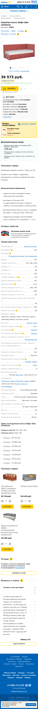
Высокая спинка (22, 381)
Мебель (28, 677)
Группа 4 (6, 450)
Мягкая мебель (6, 18)
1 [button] (10, 68)
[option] (19, 52)
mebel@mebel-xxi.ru (19, 691)
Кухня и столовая (28, 675)
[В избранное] (25, 89)
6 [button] (22, 68)
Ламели (34, 333)
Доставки (7, 629)
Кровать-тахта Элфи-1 (29, 486)
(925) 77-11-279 (23, 2)
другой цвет (25, 71)
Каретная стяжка (8, 381)
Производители (24, 661)
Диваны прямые (19, 18)
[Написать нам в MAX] (32, 2)
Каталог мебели (15, 15)
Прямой (34, 330)
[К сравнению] (21, 89)
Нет (35, 352)
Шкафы (19, 677)
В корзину (7, 506)
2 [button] (13, 68)
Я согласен (31, 704)
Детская (16, 675)
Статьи (21, 664)
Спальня (21, 673)
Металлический (31, 339)
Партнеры (30, 664)
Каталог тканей (28, 124)
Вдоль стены (32, 323)
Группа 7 (6, 463)
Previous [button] (29, 580)
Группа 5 (6, 454)
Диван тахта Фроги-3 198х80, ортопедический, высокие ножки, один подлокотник (9, 530)
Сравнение (26, 6)
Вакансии (19, 666)
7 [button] (25, 68)
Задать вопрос (19, 643)
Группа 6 (6, 459)
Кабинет (10, 677)
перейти (15, 629)
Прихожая (6, 675)
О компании (15, 656)
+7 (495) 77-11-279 (15, 685)
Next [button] (34, 580)
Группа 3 (6, 446)
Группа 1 (6, 438)
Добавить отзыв (19, 573)
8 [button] (27, 68)
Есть (35, 284)
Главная (4, 15)
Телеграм (19, 631)
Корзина (35, 6)
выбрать (10, 130)
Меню (6, 6)
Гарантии (27, 659)
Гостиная (30, 673)
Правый (28, 361)
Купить (12, 88)
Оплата (25, 656)
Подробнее (7, 117)
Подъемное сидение (16, 256)
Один (35, 365)
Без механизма (31, 256)
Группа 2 (6, 442)
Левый (34, 361)
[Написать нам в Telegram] (35, 2)
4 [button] (18, 68)
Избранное (31, 6)
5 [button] (20, 68)
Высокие (19, 375)
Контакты (12, 661)
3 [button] (15, 68)
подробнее (20, 567)
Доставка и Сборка (14, 659)
